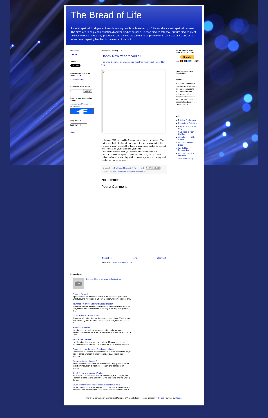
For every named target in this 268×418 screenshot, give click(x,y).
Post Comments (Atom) (122, 262)
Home (134, 258)
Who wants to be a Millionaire (186, 154)
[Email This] (147, 168)
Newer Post (107, 258)
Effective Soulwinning (187, 120)
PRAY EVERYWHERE (82, 339)
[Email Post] (142, 168)
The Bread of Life (106, 15)
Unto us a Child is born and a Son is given (103, 279)
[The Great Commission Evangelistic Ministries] (82, 114)
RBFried (160, 398)
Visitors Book (78, 79)
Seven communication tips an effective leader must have (96, 385)
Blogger (178, 398)
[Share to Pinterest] (159, 168)
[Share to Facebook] (156, 168)
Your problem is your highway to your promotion (93, 304)
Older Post (161, 258)
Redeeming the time (81, 328)
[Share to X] (153, 168)
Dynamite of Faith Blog (187, 123)
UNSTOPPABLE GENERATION (86, 316)
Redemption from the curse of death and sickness (93, 349)
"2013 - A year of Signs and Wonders (88, 373)
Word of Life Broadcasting (183, 149)
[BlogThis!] (150, 168)
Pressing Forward (80, 294)
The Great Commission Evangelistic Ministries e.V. (127, 172)
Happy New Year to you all (121, 56)
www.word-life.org (185, 159)
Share (73, 132)
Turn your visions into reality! (85, 361)
